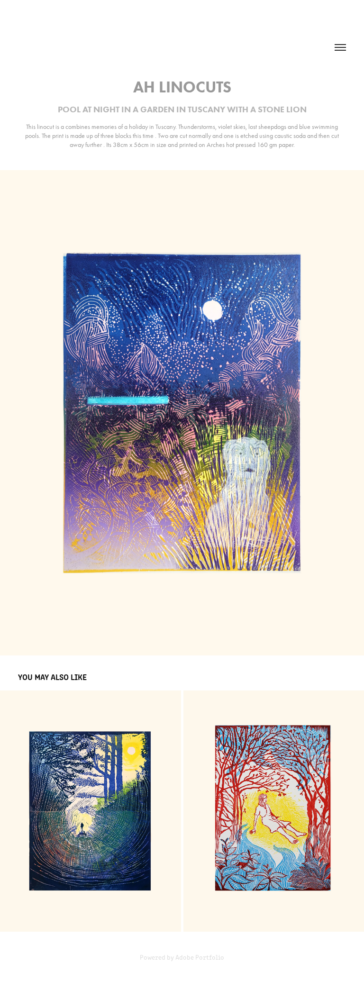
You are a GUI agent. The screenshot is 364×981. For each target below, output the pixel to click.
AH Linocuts (182, 87)
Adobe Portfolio (199, 957)
